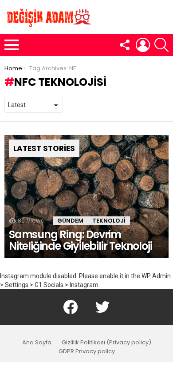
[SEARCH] (161, 45)
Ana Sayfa (36, 342)
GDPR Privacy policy (87, 351)
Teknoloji (109, 220)
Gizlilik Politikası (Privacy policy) (106, 342)
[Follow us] (124, 45)
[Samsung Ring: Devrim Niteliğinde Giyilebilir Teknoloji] (86, 197)
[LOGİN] (143, 45)
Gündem (70, 220)
